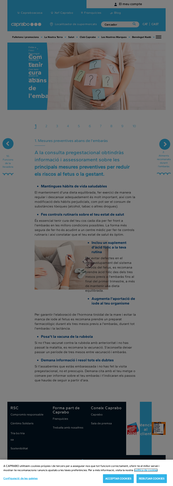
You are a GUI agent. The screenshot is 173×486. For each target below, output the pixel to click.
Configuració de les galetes (20, 478)
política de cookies (146, 470)
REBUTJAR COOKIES (152, 478)
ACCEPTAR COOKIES (118, 478)
